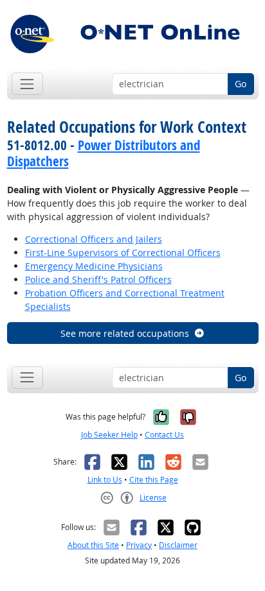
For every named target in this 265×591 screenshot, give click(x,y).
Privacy (139, 545)
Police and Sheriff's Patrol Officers (98, 279)
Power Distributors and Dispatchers (103, 153)
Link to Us (104, 479)
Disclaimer (178, 545)
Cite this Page (153, 479)
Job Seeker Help (109, 434)
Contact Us (164, 434)
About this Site (93, 545)
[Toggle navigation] (27, 84)
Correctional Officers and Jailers (93, 239)
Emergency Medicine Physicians (94, 266)
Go (240, 84)
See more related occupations (124, 333)
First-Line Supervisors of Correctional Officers (123, 252)
